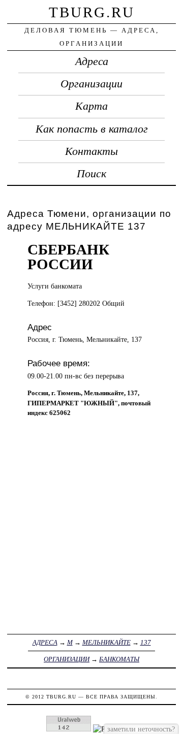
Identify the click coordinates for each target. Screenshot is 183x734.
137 (145, 642)
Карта (91, 106)
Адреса (91, 61)
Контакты (91, 151)
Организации (91, 84)
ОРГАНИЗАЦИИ (66, 659)
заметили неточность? (141, 729)
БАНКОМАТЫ (119, 659)
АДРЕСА (45, 642)
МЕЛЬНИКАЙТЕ (106, 642)
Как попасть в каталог (92, 129)
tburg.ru (92, 12)
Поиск (91, 174)
